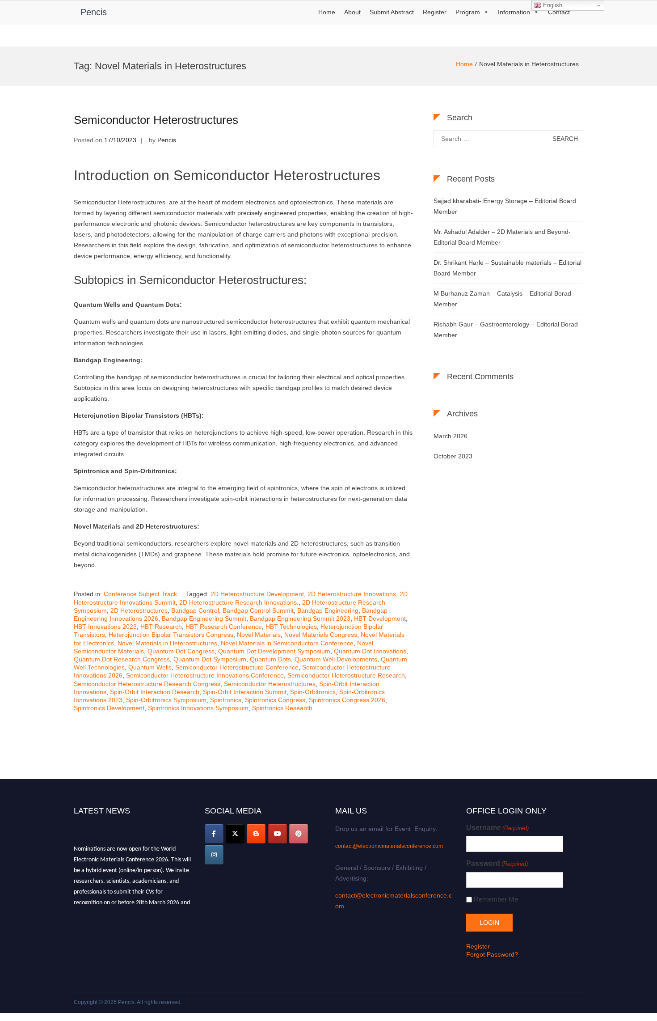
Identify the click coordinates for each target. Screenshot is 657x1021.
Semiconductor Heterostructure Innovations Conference (205, 675)
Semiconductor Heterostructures (156, 120)
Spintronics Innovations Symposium (198, 708)
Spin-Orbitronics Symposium (166, 699)
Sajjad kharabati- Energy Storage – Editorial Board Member (505, 206)
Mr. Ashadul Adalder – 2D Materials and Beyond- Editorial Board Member (502, 237)
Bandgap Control (195, 610)
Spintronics (225, 699)
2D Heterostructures (139, 610)
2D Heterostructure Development (257, 593)
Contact (559, 12)
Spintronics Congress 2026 (347, 699)
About (352, 12)
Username (497, 827)
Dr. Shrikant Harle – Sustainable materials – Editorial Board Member (507, 268)
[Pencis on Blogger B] (256, 833)
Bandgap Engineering (327, 610)
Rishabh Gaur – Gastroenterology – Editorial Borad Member (506, 330)
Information (514, 12)
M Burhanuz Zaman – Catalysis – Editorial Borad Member (502, 299)
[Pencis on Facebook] (214, 833)
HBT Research (161, 626)
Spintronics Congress (275, 699)
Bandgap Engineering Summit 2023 (300, 618)
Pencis (93, 12)
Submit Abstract (392, 12)
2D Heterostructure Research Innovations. (239, 602)
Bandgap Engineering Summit (204, 618)
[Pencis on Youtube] (277, 833)
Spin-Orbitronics (313, 691)
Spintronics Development (109, 708)
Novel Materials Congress (320, 634)
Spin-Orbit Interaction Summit (244, 691)
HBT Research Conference (223, 626)
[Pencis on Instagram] (214, 854)
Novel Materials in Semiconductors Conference (287, 643)
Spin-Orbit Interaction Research (154, 691)
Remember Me (496, 899)
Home (326, 12)
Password (497, 863)
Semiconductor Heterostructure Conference (237, 667)
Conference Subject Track (140, 593)
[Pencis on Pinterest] (298, 833)
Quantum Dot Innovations (370, 651)
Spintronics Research (282, 708)
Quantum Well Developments (336, 659)
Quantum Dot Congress (181, 651)
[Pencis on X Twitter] (235, 833)
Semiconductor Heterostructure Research (346, 675)
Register (434, 12)
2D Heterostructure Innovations (351, 593)
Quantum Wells (150, 667)
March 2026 (450, 436)
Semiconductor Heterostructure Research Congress (147, 683)
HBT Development (380, 618)
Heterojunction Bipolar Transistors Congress (171, 634)
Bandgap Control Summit (258, 610)
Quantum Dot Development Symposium (274, 651)
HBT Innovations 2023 (105, 626)
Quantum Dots (270, 659)
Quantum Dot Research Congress (122, 659)
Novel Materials (259, 634)
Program (467, 12)
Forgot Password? (492, 954)
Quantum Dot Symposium (209, 659)
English (551, 5)
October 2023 (453, 456)
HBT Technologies (291, 626)
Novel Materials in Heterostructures (167, 643)
